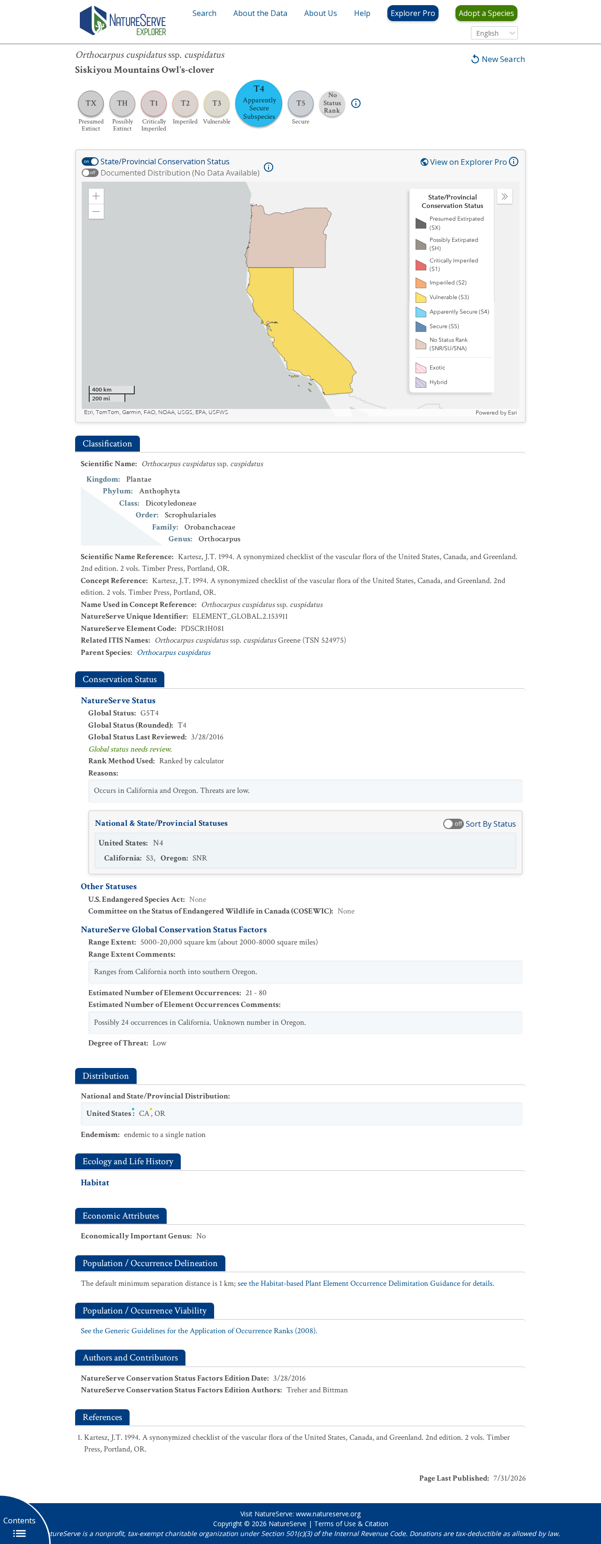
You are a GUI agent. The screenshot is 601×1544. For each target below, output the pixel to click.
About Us (320, 13)
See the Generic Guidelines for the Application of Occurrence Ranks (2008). (199, 1331)
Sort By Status (491, 824)
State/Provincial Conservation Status (165, 161)
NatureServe (288, 1523)
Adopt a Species (486, 13)
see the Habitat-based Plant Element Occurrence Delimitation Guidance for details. (366, 1283)
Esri (512, 412)
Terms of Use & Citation (351, 1523)
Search (204, 13)
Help (362, 13)
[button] (96, 196)
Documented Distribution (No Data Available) (180, 173)
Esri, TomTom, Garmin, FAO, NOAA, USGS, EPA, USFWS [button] (156, 412)
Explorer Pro (413, 13)
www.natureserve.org (328, 1513)
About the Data (260, 13)
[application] (300, 299)
